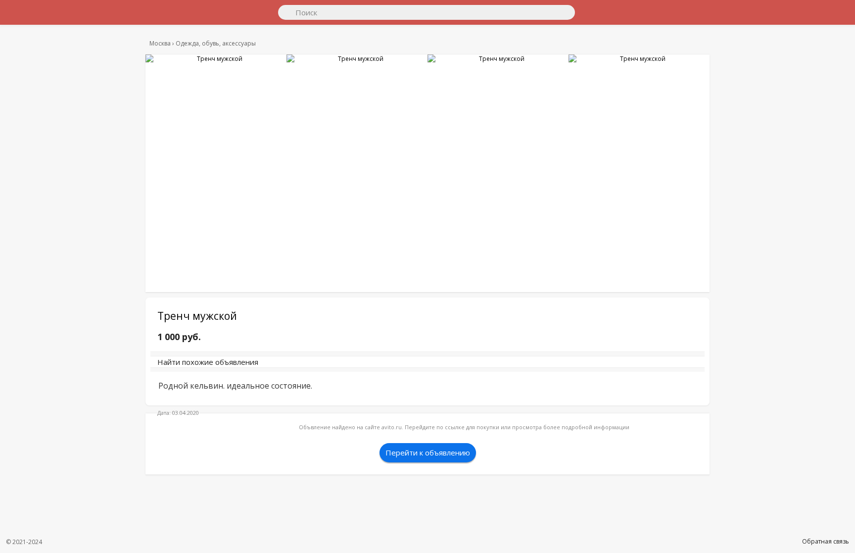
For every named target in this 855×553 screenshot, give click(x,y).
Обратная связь (825, 541)
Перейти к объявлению (427, 462)
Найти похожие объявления (293, 367)
